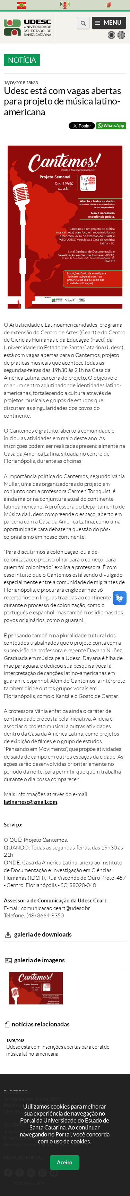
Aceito (64, 1162)
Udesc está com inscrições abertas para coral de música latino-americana (58, 1048)
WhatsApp (114, 125)
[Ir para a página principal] (27, 34)
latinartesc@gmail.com (30, 802)
